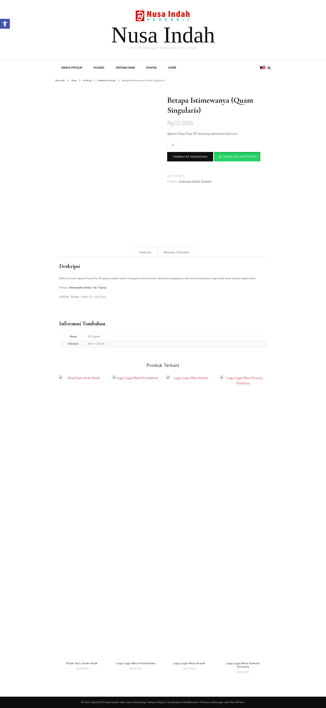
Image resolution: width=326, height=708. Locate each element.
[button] (5, 24)
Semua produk (71, 67)
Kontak (151, 67)
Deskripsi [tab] (145, 252)
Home (172, 67)
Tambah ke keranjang (190, 156)
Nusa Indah (163, 34)
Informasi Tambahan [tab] (176, 252)
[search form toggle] (269, 68)
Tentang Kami (125, 67)
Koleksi (99, 67)
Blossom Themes (199, 702)
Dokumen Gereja (189, 181)
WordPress (237, 702)
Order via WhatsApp (239, 156)
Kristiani (206, 181)
